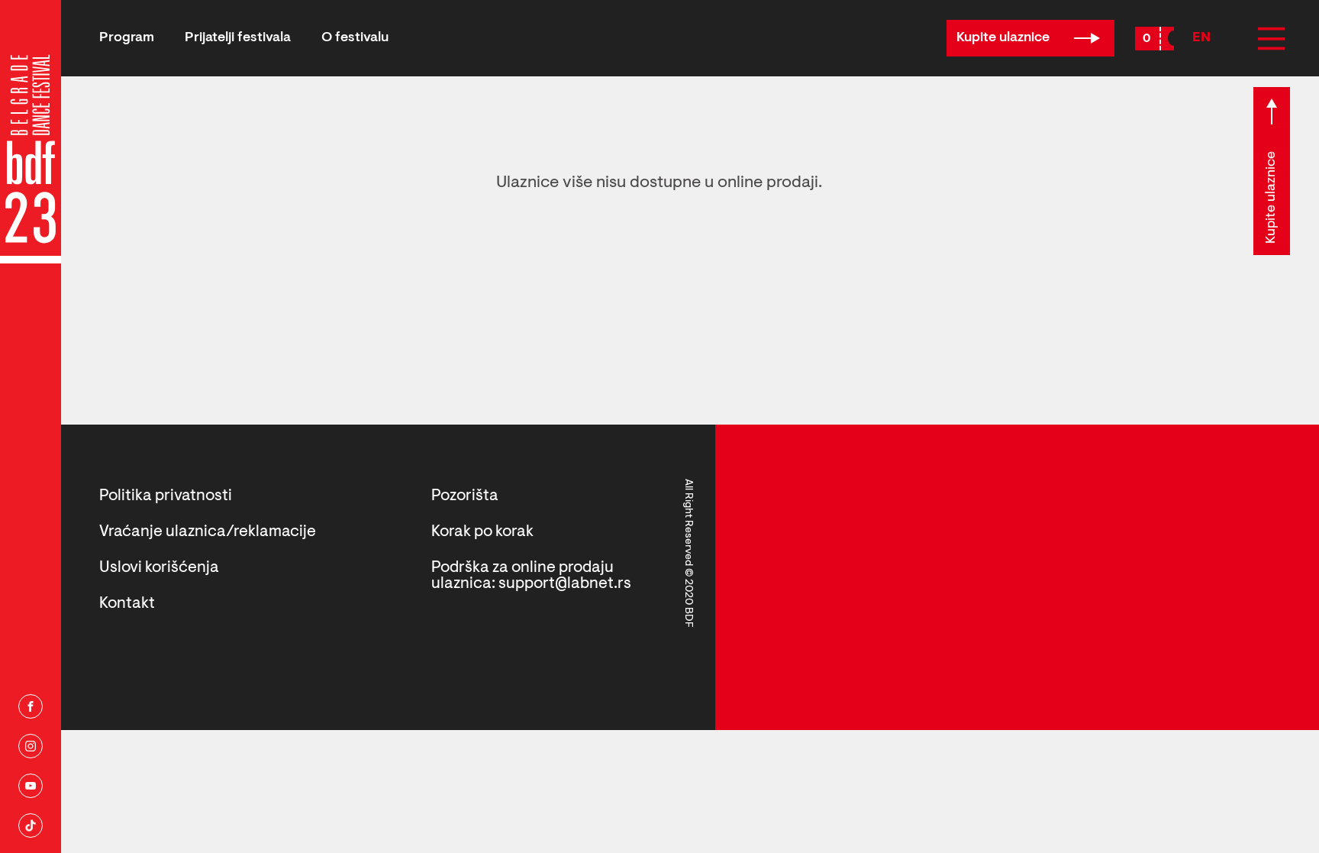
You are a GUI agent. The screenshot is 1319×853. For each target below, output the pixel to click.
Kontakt (127, 604)
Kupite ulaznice (1004, 38)
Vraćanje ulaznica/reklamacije (207, 532)
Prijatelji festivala (238, 38)
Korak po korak (482, 532)
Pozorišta (464, 496)
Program (126, 38)
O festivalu (355, 38)
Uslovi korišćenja (159, 568)
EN (1201, 38)
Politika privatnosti (165, 496)
